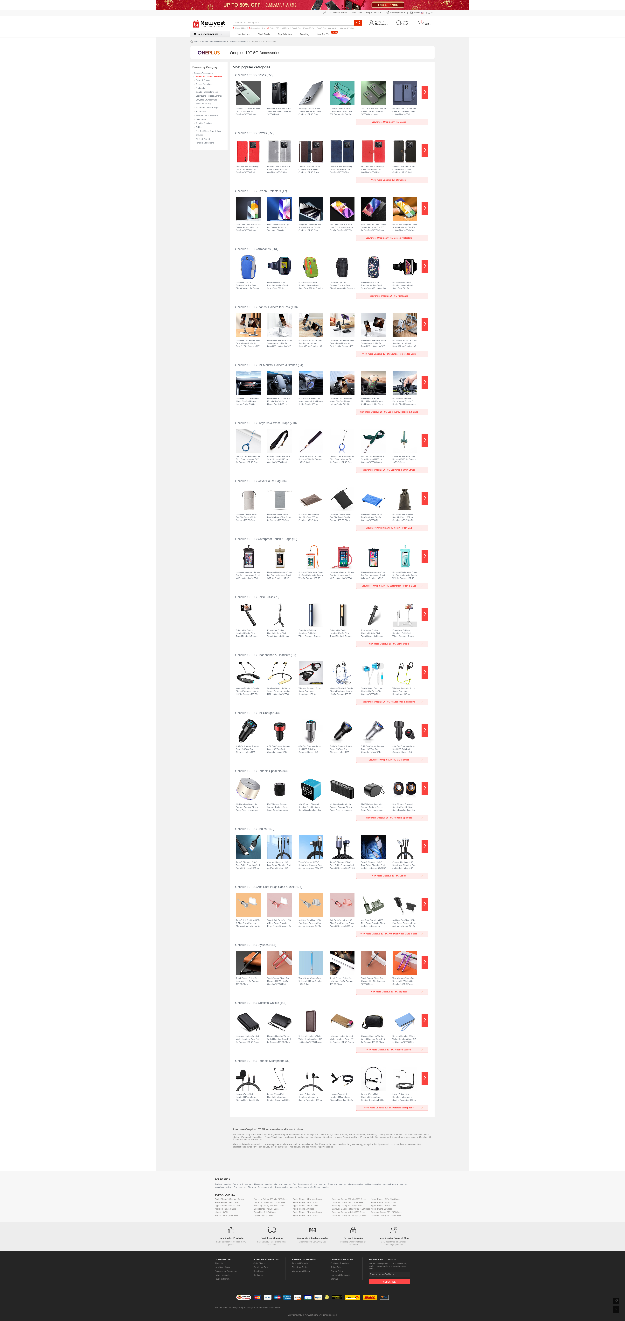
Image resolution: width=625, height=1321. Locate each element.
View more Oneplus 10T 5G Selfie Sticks (388, 644)
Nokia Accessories (373, 1184)
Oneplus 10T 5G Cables (251, 829)
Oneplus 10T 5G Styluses (252, 945)
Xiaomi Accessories (282, 1184)
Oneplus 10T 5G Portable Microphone (260, 1061)
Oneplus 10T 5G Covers (251, 133)
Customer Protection (340, 1263)
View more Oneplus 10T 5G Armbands (389, 296)
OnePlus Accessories (319, 1187)
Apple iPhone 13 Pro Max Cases (385, 1199)
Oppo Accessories (318, 1184)
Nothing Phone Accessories (395, 1184)
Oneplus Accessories (238, 42)
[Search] (358, 23)
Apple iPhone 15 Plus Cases (227, 1206)
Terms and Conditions (340, 1275)
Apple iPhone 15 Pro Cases (227, 1202)
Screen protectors (357, 1134)
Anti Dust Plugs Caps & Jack (208, 131)
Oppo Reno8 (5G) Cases (265, 1212)
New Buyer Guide (222, 1267)
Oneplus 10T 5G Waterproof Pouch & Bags (263, 539)
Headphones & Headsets (207, 115)
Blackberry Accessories (258, 1187)
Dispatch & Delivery (300, 1267)
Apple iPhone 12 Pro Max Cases (307, 1212)
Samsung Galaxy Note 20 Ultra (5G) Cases (351, 1209)
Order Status (258, 1263)
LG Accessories (239, 1187)
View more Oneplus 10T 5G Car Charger (389, 760)
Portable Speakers (204, 123)
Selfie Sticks (201, 111)
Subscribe (389, 1282)
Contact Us (258, 1275)
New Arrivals (243, 34)
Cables (199, 127)
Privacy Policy (337, 1271)
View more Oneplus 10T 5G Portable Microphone (389, 1107)
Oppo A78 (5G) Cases (263, 1215)
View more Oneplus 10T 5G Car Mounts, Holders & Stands (389, 412)
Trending (304, 34)
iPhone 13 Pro (308, 28)
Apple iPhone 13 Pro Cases (383, 1202)
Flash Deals (264, 34)
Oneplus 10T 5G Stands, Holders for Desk (262, 307)
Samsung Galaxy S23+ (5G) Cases (269, 1202)
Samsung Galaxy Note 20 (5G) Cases (348, 1212)
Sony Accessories (301, 1184)
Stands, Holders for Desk (207, 92)
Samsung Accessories (242, 1184)
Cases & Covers (203, 80)
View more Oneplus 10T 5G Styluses (388, 992)
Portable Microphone (205, 143)
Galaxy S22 (333, 28)
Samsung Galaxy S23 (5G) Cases (269, 1206)
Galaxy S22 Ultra (347, 28)
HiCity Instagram (222, 1279)
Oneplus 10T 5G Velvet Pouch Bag (258, 481)
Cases (328, 1134)
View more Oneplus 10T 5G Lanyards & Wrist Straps (389, 470)
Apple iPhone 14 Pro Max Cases (307, 1199)
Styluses (199, 135)
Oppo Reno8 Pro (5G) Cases (266, 1209)
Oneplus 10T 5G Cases (250, 75)
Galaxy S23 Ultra (258, 28)
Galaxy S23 (274, 28)
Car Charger (201, 119)
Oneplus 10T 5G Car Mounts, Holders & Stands (266, 365)
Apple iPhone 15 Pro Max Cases (229, 1199)
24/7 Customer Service (337, 13)
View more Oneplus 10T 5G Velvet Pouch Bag (389, 528)
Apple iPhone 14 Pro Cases (305, 1202)
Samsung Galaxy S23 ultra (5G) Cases (271, 1199)
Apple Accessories (223, 1184)
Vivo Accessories (355, 1184)
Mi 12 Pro (285, 28)
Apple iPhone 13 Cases (381, 1209)
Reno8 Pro (296, 28)
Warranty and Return (301, 1271)
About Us (219, 1263)
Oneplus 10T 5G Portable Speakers (258, 771)
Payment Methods (300, 1263)
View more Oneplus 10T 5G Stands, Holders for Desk (389, 354)
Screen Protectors (203, 84)
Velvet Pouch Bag (203, 104)
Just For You (323, 34)
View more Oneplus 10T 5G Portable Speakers (389, 818)
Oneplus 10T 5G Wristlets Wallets (257, 1003)
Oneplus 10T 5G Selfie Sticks (254, 597)
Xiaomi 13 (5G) (221, 1212)
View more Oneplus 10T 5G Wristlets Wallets (388, 1049)
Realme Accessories (337, 1184)
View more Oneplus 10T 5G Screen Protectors (389, 238)
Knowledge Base (261, 1267)
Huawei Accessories (263, 1184)
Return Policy (336, 1267)
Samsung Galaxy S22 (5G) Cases (347, 1206)
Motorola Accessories (299, 1187)
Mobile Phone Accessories (214, 42)
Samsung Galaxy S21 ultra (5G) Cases (349, 1215)
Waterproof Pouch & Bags (207, 108)
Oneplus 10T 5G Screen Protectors (258, 191)
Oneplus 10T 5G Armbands (253, 249)
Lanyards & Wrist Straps (206, 100)
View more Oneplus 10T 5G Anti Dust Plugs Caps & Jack (388, 934)
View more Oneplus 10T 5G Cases (389, 122)
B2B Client (357, 13)
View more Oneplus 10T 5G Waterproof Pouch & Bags (389, 586)
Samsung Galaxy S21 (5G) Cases (386, 1215)
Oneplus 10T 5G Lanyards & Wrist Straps (262, 423)
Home (196, 42)
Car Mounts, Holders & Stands (209, 96)
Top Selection (285, 34)
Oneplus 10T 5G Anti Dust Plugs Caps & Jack (265, 887)
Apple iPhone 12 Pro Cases (305, 1215)
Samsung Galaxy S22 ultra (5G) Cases (349, 1199)
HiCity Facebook (222, 1275)
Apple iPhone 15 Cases (225, 1209)
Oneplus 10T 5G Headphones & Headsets (262, 655)
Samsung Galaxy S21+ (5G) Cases (386, 1212)
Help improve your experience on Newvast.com (260, 1308)
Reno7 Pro (321, 28)
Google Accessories (279, 1187)
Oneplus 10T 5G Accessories (208, 76)
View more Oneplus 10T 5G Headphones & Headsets (389, 702)
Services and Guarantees (226, 1271)
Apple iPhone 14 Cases (303, 1209)
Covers (336, 1134)
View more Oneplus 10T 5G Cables (388, 876)
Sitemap (334, 1279)
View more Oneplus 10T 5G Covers (388, 180)
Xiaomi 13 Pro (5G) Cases (226, 1215)
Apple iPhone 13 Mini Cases (383, 1206)
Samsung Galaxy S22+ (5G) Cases (347, 1202)
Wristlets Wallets (203, 139)
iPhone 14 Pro (240, 28)
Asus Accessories (223, 1187)
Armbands (200, 88)
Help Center (258, 1271)
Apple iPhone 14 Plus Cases (305, 1206)
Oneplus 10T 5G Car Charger (254, 713)
